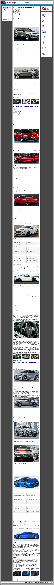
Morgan (43, 41)
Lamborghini (44, 32)
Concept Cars (4, 12)
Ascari (43, 15)
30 (29, 579)
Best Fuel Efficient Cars (6, 14)
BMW (43, 20)
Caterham (43, 23)
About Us (39, 582)
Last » (35, 579)
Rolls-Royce (44, 47)
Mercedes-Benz (44, 39)
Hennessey (43, 28)
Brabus (43, 21)
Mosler (43, 42)
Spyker (43, 50)
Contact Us (50, 582)
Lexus (43, 33)
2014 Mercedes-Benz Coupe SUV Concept (24, 362)
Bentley (43, 19)
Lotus (43, 34)
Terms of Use (42, 582)
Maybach (43, 37)
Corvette (43, 25)
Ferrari (43, 26)
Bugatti (43, 22)
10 (26, 579)
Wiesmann (43, 54)
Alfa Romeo (44, 14)
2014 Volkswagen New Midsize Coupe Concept (25, 106)
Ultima (43, 53)
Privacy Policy (47, 582)
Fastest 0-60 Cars (5, 11)
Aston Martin (44, 16)
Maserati (43, 36)
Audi (42, 17)
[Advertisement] (31, 16)
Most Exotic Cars (5, 13)
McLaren (43, 38)
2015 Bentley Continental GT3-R (21, 209)
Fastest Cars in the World (6, 8)
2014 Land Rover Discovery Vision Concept (25, 7)
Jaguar (43, 30)
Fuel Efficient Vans (5, 19)
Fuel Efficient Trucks (5, 18)
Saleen (43, 48)
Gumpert (43, 27)
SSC (42, 52)
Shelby (43, 49)
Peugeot (43, 44)
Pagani (43, 43)
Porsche (43, 46)
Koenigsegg (44, 31)
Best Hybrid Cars (5, 16)
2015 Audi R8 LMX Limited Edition (22, 465)
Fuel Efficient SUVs (5, 17)
